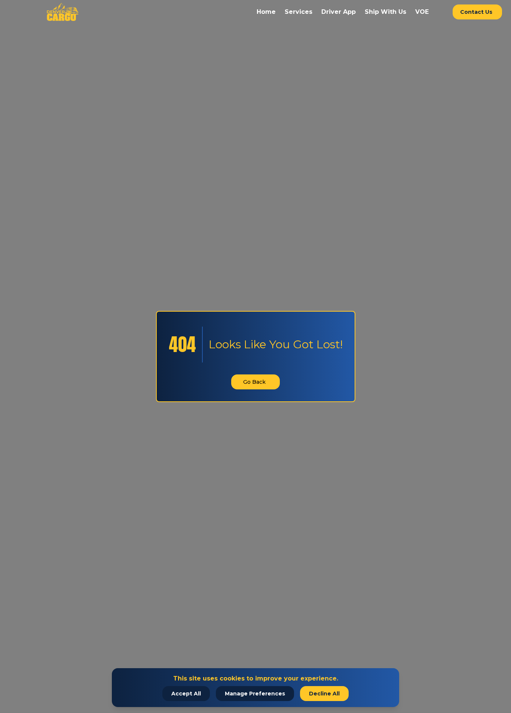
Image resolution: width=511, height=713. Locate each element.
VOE (422, 11)
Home (266, 11)
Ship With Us (385, 11)
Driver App (338, 11)
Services (298, 11)
